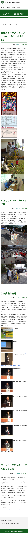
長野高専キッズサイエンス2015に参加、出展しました (13, 36)
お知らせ (18, 44)
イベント (18, 297)
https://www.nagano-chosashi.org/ (10, 509)
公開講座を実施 (8, 293)
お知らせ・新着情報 (10, 7)
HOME (2, 7)
